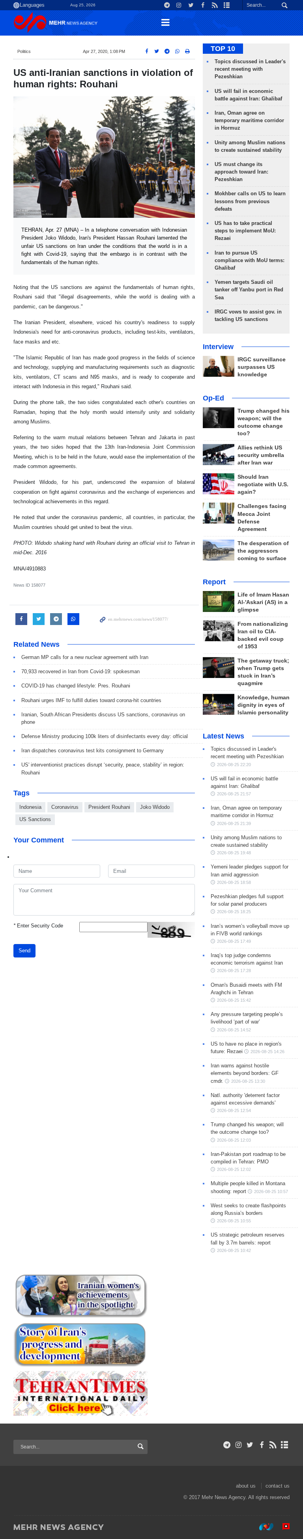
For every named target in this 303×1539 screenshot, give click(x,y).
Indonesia (30, 807)
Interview (218, 347)
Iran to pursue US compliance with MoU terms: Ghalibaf (249, 260)
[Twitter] (250, 1445)
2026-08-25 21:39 (234, 823)
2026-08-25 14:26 (267, 1051)
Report (214, 582)
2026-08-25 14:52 (234, 1029)
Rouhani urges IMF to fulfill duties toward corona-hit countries (91, 700)
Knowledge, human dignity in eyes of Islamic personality (264, 705)
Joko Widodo (155, 807)
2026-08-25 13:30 (248, 1081)
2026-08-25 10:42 (234, 1250)
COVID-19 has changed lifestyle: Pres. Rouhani (75, 686)
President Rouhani (109, 807)
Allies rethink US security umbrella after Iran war (261, 455)
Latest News (223, 736)
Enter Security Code (38, 926)
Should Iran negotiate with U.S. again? (263, 484)
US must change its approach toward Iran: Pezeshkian (241, 171)
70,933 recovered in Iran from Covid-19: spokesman (80, 671)
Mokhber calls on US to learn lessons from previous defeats (250, 201)
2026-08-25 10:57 (271, 1191)
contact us (278, 1486)
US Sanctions (35, 819)
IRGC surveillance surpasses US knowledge (262, 367)
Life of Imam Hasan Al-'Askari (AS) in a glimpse (263, 602)
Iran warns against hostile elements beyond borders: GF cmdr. (245, 1073)
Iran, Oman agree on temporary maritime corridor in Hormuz (249, 120)
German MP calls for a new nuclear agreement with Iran (84, 657)
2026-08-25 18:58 (234, 882)
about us (246, 1486)
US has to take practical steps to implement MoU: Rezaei (245, 230)
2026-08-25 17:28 (234, 970)
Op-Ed (213, 398)
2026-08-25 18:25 (234, 911)
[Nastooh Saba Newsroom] (262, 1526)
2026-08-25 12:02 (234, 1169)
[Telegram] (227, 1445)
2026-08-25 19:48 (234, 852)
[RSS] (273, 1445)
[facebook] (261, 1445)
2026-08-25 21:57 (234, 793)
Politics (24, 51)
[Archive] (285, 1445)
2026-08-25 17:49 (234, 941)
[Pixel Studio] (282, 1526)
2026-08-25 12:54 (234, 1110)
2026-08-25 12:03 (234, 1140)
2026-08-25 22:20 (234, 764)
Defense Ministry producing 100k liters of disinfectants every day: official (104, 736)
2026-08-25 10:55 (234, 1220)
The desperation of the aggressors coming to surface (263, 550)
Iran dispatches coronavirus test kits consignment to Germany (92, 750)
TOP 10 (223, 49)
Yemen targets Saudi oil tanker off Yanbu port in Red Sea (249, 289)
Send (24, 951)
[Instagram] (238, 1445)
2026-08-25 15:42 (234, 1000)
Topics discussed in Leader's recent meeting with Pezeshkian (250, 69)
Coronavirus (65, 807)
